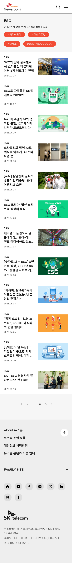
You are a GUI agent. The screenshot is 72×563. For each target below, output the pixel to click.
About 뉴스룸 (13, 430)
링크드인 (61, 486)
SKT (13, 7)
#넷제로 (12, 44)
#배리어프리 (14, 35)
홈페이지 (8, 486)
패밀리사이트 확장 (36, 469)
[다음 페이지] (52, 404)
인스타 (40, 486)
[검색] (58, 6)
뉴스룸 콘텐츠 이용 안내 (19, 453)
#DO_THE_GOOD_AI (39, 44)
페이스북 (29, 486)
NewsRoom (12, 9)
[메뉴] (66, 6)
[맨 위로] (64, 432)
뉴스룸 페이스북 (18, 497)
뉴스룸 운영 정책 (15, 438)
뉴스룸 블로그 (8, 497)
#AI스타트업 (38, 35)
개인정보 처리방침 (16, 445)
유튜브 (18, 486)
